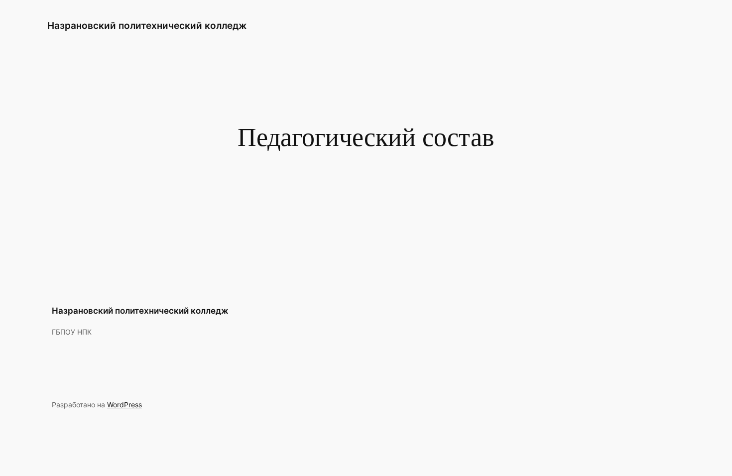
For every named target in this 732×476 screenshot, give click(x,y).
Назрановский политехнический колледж (146, 25)
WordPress (124, 404)
